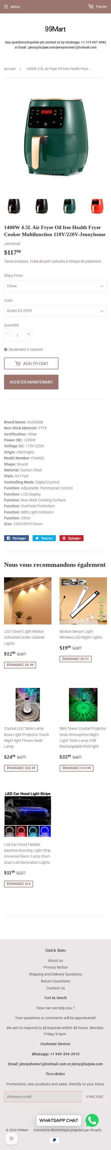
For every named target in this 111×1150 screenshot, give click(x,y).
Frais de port (40, 261)
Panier (101, 7)
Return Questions (55, 981)
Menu (15, 7)
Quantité (11, 325)
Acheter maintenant (31, 382)
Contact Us (55, 988)
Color (8, 300)
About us (55, 960)
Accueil (9, 69)
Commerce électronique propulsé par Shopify (67, 1130)
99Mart (23, 1130)
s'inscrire (94, 1097)
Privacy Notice (56, 967)
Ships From (13, 275)
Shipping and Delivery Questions (55, 974)
